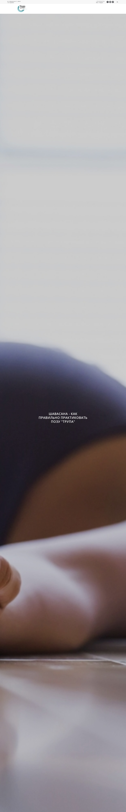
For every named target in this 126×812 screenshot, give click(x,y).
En (117, 2)
